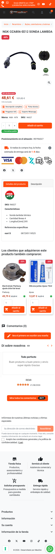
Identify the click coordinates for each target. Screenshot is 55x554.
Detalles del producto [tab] (16, 184)
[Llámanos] (3, 5)
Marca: (5, 117)
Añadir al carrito (35, 125)
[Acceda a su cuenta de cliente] (42, 12)
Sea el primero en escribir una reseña (27, 336)
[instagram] (38, 4)
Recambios (16, 24)
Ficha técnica (31, 107)
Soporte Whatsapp (29, 112)
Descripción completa (12, 107)
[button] (33, 12)
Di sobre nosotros (16, 345)
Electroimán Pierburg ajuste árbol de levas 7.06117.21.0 (11, 288)
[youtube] (43, 4)
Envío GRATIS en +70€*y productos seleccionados (23, 4)
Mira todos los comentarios (27, 398)
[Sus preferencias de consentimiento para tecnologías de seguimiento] (5, 549)
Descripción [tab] (36, 184)
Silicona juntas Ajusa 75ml (40, 286)
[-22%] (14, 271)
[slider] (22, 384)
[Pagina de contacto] (3, 2)
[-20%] (41, 271)
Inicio (6, 24)
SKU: (23, 117)
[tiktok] (50, 4)
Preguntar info (9, 112)
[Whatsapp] (7, 2)
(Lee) (20, 442)
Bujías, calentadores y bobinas (37, 24)
